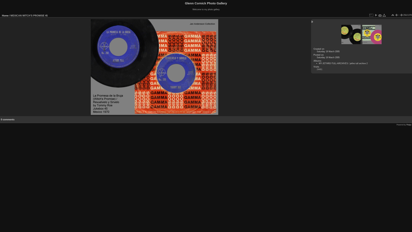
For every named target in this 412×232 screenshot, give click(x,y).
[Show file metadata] (380, 15)
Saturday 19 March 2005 (328, 51)
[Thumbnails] (393, 15)
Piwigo (408, 125)
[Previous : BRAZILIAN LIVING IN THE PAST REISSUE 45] (397, 15)
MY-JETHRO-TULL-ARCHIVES (333, 63)
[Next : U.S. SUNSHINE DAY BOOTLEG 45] (401, 15)
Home (5, 15)
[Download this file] (384, 15)
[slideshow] (376, 15)
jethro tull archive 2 (359, 63)
